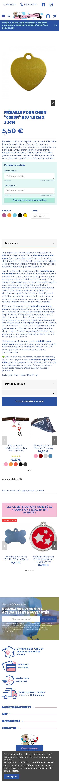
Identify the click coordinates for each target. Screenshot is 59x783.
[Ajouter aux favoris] (14, 442)
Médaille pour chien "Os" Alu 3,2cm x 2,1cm (16, 558)
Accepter (12, 776)
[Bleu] (50, 456)
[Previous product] (55, 25)
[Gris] (46, 456)
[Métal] (25, 464)
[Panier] (54, 16)
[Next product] (56, 25)
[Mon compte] (48, 15)
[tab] (29, 243)
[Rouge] (16, 464)
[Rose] (6, 464)
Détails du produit (15, 384)
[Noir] (21, 464)
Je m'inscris (48, 619)
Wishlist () (11, 4)
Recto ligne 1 (10, 171)
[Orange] (11, 464)
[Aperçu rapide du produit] (18, 442)
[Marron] (41, 456)
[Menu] (3, 15)
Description (11, 243)
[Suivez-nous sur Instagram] (49, 4)
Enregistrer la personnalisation (29, 200)
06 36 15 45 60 (30, 4)
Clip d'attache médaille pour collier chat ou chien (16, 448)
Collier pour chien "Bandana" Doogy (43, 446)
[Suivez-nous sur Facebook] (43, 4)
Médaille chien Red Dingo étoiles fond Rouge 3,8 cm (43, 559)
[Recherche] (9, 15)
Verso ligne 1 (10, 185)
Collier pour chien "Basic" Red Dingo (20, 375)
